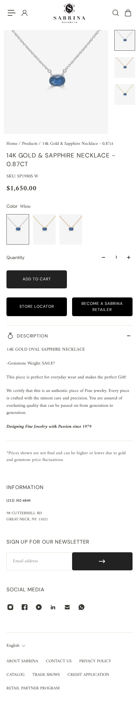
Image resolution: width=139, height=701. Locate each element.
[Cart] (128, 13)
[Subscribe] (102, 561)
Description (32, 336)
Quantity (15, 257)
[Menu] (11, 12)
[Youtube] (39, 607)
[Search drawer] (115, 13)
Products (30, 144)
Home (12, 144)
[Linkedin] (53, 607)
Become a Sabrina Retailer (102, 306)
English (12, 645)
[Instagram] (10, 607)
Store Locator (36, 306)
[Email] (67, 607)
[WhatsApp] (81, 607)
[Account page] (24, 13)
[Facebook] (24, 607)
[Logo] (69, 13)
